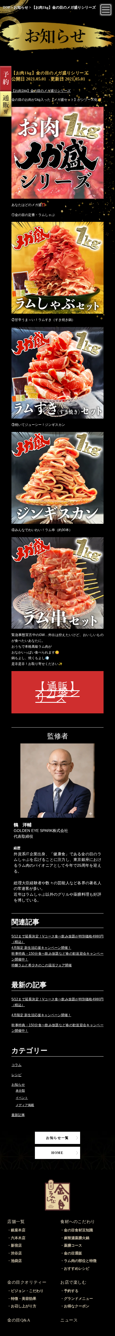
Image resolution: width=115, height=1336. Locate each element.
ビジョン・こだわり (27, 1291)
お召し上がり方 (23, 1306)
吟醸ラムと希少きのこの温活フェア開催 (41, 965)
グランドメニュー (78, 1298)
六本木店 (18, 1238)
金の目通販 (73, 1253)
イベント (22, 1097)
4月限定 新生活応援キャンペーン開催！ (41, 948)
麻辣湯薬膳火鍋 (76, 1238)
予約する (71, 1291)
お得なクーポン (76, 1306)
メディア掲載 (25, 1105)
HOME (57, 1153)
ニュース (69, 1320)
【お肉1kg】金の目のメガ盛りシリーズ (41, 91)
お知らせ (18, 1085)
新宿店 (16, 1245)
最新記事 (18, 1115)
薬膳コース (73, 1245)
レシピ (16, 1075)
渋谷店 (16, 1253)
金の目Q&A (18, 1320)
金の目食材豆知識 (78, 1230)
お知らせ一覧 (57, 1138)
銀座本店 (18, 1230)
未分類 (20, 1090)
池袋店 (16, 1261)
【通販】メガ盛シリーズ (57, 692)
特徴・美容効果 (23, 1298)
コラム (16, 1065)
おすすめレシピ (76, 1268)
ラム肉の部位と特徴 (80, 1261)
